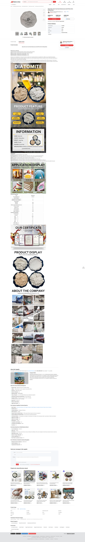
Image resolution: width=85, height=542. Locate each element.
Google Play (18, 533)
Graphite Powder (27, 407)
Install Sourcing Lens (33, 533)
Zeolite (59, 513)
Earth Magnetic (62, 527)
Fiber (11, 510)
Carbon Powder (21, 527)
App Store (13, 533)
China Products (29, 536)
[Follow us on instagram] (70, 533)
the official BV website (31, 370)
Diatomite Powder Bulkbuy (15, 529)
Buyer (54, 4)
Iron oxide (28, 510)
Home (11, 6)
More (11, 530)
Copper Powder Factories (28, 527)
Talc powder (12, 513)
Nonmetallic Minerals (25, 6)
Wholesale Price (48, 536)
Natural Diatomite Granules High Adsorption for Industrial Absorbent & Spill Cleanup (16, 483)
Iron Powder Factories (14, 527)
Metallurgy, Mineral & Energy (17, 6)
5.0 (64, 42)
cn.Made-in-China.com (51, 537)
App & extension (63, 4)
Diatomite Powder (42, 407)
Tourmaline (59, 512)
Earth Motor (56, 527)
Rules (74, 4)
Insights (61, 536)
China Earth (45, 527)
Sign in (73, 2)
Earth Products (51, 527)
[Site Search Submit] (54, 2)
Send (17, 464)
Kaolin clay (12, 512)
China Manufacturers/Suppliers (35, 536)
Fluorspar (28, 512)
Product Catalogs (23, 508)
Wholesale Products (42, 536)
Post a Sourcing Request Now (35, 464)
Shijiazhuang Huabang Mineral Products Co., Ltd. (56, 11)
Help (58, 4)
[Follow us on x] (68, 533)
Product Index (57, 536)
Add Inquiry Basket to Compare (28, 37)
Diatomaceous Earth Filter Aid (39, 6)
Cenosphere (38, 407)
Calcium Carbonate (48, 407)
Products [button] (24, 1)
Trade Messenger (24, 533)
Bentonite (22, 407)
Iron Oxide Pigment (33, 407)
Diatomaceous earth (45, 510)
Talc (24, 407)
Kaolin (19, 407)
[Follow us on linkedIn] (73, 533)
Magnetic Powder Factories (38, 527)
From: (14, 452)
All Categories (14, 4)
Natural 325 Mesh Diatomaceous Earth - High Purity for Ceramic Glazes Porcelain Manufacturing (42, 483)
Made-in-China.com (38, 537)
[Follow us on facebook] (67, 533)
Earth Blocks (67, 527)
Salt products (28, 513)
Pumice (43, 513)
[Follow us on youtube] (71, 533)
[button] (51, 1)
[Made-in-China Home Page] (15, 2)
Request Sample (61, 21)
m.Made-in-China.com (44, 537)
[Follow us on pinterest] (72, 533)
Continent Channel (53, 536)
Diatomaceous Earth (31, 6)
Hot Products (24, 536)
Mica (17, 407)
